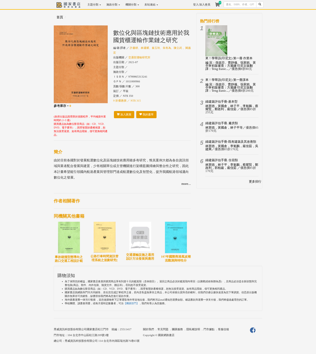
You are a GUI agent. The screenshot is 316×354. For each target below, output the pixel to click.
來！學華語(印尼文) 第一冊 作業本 (229, 58)
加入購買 (125, 114)
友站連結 (150, 4)
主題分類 (93, 4)
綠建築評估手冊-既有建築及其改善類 (230, 141)
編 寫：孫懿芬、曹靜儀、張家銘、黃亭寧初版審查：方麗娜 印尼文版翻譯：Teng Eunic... (230, 66)
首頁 (60, 17)
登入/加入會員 (201, 4)
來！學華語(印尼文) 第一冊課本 (227, 80)
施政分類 (112, 4)
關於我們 (148, 329)
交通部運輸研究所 (139, 57)
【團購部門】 (131, 303)
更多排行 (255, 181)
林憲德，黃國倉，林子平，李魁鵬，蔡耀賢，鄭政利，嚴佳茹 (231, 107)
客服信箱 (223, 329)
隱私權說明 (193, 329)
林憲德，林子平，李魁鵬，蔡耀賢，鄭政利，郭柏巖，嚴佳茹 (231, 166)
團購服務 (177, 329)
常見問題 (162, 329)
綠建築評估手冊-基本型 (221, 101)
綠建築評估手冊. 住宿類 (221, 160)
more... (186, 184)
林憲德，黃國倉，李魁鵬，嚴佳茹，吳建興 (231, 147)
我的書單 (148, 114)
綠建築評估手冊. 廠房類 (221, 123)
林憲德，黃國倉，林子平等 (224, 127)
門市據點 (209, 329)
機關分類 (131, 4)
